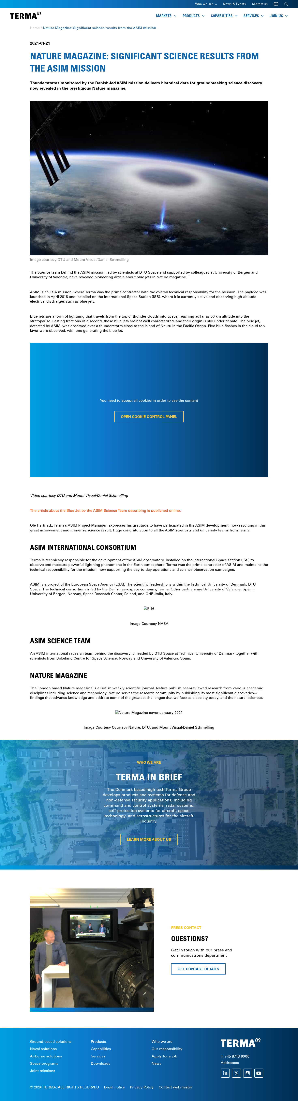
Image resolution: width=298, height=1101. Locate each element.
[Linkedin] (226, 1073)
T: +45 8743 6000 (235, 1056)
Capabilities (101, 1049)
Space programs (44, 1063)
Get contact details (198, 968)
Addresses (230, 1062)
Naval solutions (43, 1049)
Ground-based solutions (51, 1041)
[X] (237, 1073)
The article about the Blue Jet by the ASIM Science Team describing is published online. (105, 510)
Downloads (100, 1063)
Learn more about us (149, 839)
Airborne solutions (46, 1056)
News (156, 1063)
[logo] (25, 16)
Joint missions (42, 1071)
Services (98, 1056)
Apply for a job (164, 1056)
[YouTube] (259, 1073)
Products (98, 1041)
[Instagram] (248, 1073)
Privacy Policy (142, 1087)
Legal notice (114, 1087)
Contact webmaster (175, 1087)
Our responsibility (167, 1049)
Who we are (162, 1041)
